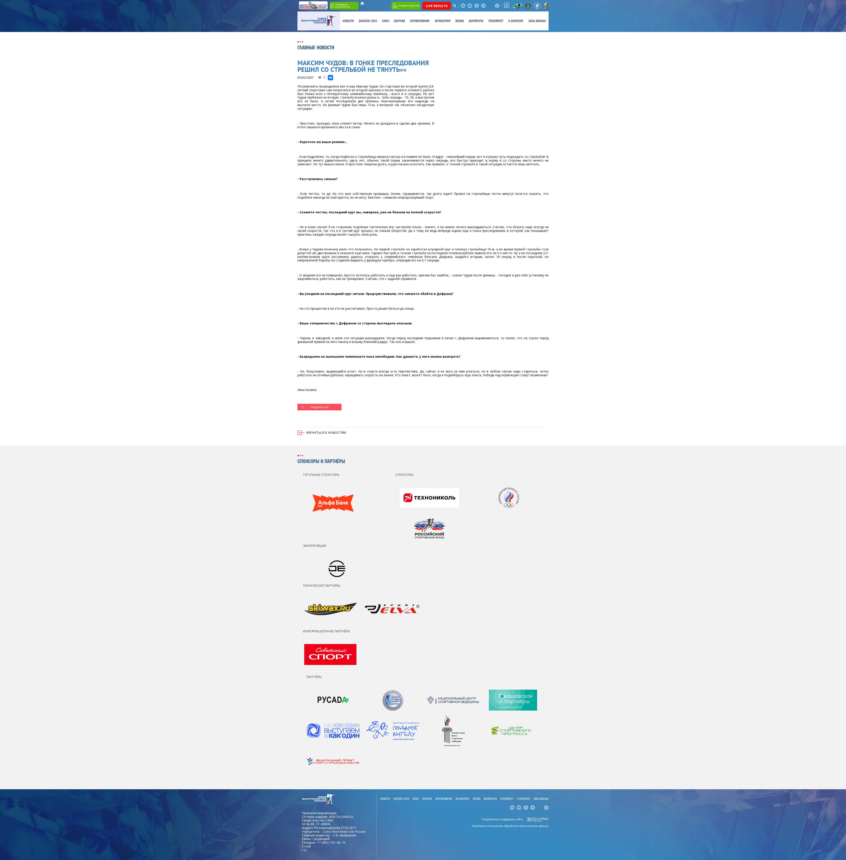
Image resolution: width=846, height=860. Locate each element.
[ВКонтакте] (330, 77)
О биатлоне (515, 21)
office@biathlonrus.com (329, 846)
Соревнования (419, 21)
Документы (476, 21)
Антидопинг (443, 21)
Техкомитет (495, 21)
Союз (385, 21)
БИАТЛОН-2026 (368, 21)
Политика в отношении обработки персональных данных (510, 826)
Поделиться (319, 407)
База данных (537, 21)
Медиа (459, 21)
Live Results (437, 6)
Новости (348, 21)
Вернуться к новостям (326, 432)
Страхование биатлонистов (342, 6)
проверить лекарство (408, 6)
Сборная (399, 21)
